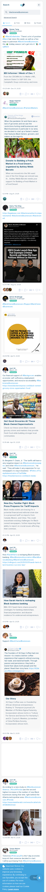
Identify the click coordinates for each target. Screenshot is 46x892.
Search (6, 5)
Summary (13, 33)
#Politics (33, 471)
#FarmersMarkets (31, 108)
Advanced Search (10, 18)
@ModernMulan (15, 31)
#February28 (16, 856)
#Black (5, 39)
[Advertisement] (23, 760)
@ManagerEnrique (16, 208)
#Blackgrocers (28, 375)
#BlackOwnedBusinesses (28, 42)
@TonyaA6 (13, 850)
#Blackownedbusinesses (24, 466)
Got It (35, 877)
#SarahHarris (12, 555)
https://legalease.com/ (12, 213)
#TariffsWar (21, 473)
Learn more (13, 889)
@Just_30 (13, 370)
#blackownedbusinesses (22, 216)
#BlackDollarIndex (12, 36)
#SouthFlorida (16, 790)
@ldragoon (13, 102)
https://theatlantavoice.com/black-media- (19, 476)
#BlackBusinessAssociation (21, 557)
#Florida (10, 800)
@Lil (10, 636)
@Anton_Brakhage (17, 298)
